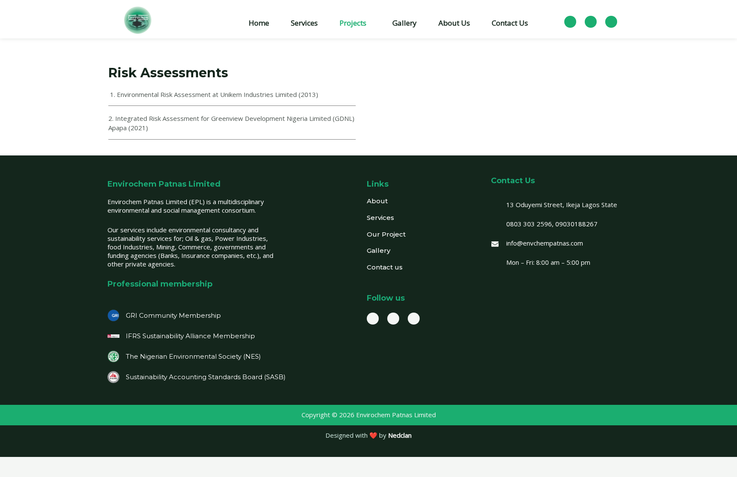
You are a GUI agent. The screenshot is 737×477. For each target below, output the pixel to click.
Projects (352, 23)
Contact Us (510, 23)
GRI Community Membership (173, 315)
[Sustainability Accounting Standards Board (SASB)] (113, 377)
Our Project (386, 234)
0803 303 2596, (530, 223)
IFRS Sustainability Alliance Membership (190, 336)
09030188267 (576, 223)
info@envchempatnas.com (544, 243)
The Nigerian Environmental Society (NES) (193, 356)
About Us (454, 23)
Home (259, 23)
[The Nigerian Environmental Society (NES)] (113, 357)
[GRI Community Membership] (113, 316)
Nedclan (400, 435)
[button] (355, 23)
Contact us (385, 267)
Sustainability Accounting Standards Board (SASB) (206, 377)
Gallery (404, 23)
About (377, 201)
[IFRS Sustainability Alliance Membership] (113, 336)
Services (304, 23)
